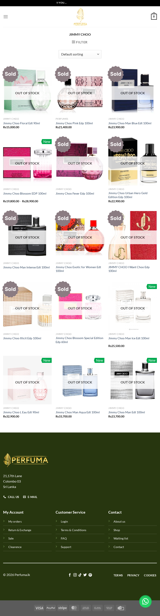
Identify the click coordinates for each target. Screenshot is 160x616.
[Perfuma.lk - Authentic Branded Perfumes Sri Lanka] (80, 16)
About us (119, 521)
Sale (11, 538)
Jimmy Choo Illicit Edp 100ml (22, 338)
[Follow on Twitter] (85, 575)
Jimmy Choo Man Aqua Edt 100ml (78, 412)
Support (66, 547)
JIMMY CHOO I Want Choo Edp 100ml (129, 269)
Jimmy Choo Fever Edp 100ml (75, 193)
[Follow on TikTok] (80, 575)
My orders (15, 521)
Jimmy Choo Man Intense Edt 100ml (26, 267)
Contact (119, 547)
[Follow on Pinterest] (90, 575)
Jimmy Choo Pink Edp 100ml (74, 123)
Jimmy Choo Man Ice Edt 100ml (128, 338)
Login (64, 521)
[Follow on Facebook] (69, 575)
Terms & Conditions (73, 530)
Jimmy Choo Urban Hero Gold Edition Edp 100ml (128, 195)
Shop (117, 530)
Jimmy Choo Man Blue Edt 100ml (129, 123)
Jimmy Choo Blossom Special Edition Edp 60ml (79, 340)
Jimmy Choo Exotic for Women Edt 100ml (78, 269)
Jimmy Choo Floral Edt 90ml (21, 123)
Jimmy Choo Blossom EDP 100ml (24, 193)
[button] (145, 601)
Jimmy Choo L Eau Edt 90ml (21, 412)
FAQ (64, 538)
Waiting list (121, 538)
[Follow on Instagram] (74, 575)
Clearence (14, 547)
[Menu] (5, 16)
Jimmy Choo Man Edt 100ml (126, 412)
